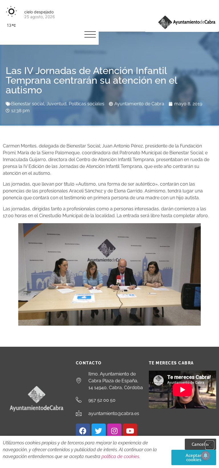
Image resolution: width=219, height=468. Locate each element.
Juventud (56, 103)
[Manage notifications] (205, 455)
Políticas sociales (86, 103)
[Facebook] (83, 431)
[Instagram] (114, 431)
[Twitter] (99, 431)
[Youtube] (130, 431)
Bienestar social (27, 103)
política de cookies (120, 456)
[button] (209, 445)
